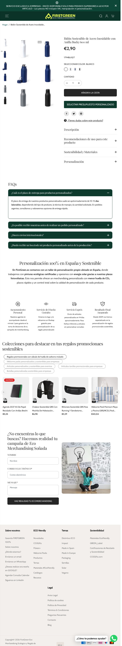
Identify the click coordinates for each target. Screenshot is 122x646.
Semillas (65, 562)
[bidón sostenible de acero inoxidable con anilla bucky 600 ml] (23, 49)
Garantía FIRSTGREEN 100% (15, 540)
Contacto (52, 620)
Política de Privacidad (57, 605)
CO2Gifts (37, 543)
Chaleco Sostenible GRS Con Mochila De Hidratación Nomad (44, 409)
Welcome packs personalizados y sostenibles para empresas (33, 361)
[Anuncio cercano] (115, 5)
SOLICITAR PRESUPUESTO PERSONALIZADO (90, 104)
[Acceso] (106, 16)
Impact (65, 543)
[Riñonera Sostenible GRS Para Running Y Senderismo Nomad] (75, 390)
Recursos (37, 577)
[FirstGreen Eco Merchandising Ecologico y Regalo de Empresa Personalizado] (60, 16)
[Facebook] (66, 113)
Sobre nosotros (12, 547)
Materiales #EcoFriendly (43, 567)
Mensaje (12, 482)
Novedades (38, 538)
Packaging (66, 558)
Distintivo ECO (68, 538)
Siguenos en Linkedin (14, 580)
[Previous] (3, 392)
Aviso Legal (53, 595)
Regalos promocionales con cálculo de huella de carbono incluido (35, 356)
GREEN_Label (96, 543)
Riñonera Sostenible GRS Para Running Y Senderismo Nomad (75, 409)
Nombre (11, 454)
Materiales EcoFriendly (100, 538)
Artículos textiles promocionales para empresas (82, 366)
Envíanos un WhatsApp (15, 561)
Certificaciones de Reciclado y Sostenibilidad (102, 550)
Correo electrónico (19, 468)
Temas (36, 562)
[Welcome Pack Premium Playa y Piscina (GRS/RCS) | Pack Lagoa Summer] (104, 390)
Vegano (65, 572)
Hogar (5, 24)
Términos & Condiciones (58, 610)
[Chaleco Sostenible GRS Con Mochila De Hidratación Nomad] (45, 390)
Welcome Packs (40, 553)
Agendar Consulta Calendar (17, 575)
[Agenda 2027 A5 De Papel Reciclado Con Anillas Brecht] (16, 390)
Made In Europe (69, 553)
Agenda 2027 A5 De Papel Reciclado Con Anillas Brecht (15, 409)
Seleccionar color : (79, 64)
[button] (7, 16)
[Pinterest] (81, 113)
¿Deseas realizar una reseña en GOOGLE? (17, 568)
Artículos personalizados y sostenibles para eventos (29, 366)
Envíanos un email (13, 556)
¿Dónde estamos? (13, 551)
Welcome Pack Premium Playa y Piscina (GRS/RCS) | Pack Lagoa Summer (104, 409)
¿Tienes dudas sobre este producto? (85, 120)
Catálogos (37, 572)
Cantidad (69, 76)
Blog (49, 625)
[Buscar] (100, 16)
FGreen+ (37, 548)
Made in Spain (68, 548)
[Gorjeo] (73, 113)
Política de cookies (56, 600)
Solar (64, 567)
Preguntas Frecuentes (57, 615)
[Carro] (112, 16)
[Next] (116, 392)
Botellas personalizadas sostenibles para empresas (29, 371)
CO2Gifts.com (96, 556)
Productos (37, 558)
